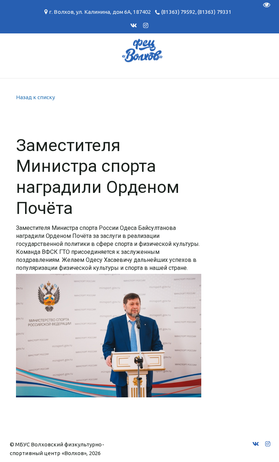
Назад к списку (35, 97)
